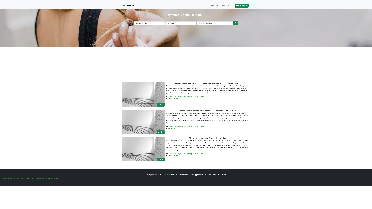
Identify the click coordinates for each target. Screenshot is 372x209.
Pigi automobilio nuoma (50, 178)
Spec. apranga (187, 96)
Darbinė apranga (199, 96)
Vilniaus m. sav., (173, 98)
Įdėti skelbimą (243, 5)
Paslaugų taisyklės (197, 175)
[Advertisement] (186, 61)
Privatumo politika (210, 175)
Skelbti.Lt (129, 6)
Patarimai (38, 178)
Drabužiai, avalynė (175, 96)
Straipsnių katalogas (8, 178)
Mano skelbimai (228, 6)
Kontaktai (216, 6)
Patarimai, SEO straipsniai (25, 178)
